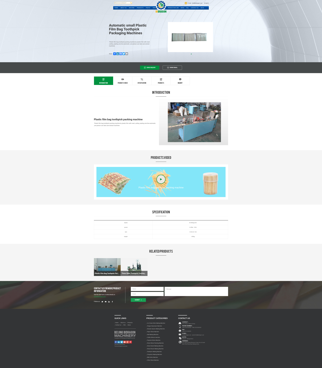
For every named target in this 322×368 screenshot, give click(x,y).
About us (123, 7)
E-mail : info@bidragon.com (195, 3)
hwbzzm (184, 338)
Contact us (194, 7)
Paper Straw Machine (153, 331)
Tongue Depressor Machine (154, 326)
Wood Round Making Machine (155, 348)
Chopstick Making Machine (154, 354)
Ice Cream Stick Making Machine (156, 323)
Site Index (116, 344)
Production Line (173, 7)
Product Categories (157, 318)
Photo (148, 7)
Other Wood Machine (153, 360)
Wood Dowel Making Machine (155, 346)
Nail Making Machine (152, 334)
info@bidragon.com (100, 296)
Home (116, 7)
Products (140, 7)
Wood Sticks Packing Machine (155, 343)
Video (154, 7)
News (182, 7)
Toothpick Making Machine (154, 351)
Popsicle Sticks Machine (153, 340)
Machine (131, 7)
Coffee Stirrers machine (153, 337)
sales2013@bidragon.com (198, 335)
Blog (202, 7)
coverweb (125, 346)
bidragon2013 (190, 338)
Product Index (122, 344)
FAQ (187, 7)
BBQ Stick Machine (152, 357)
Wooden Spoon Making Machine (156, 328)
